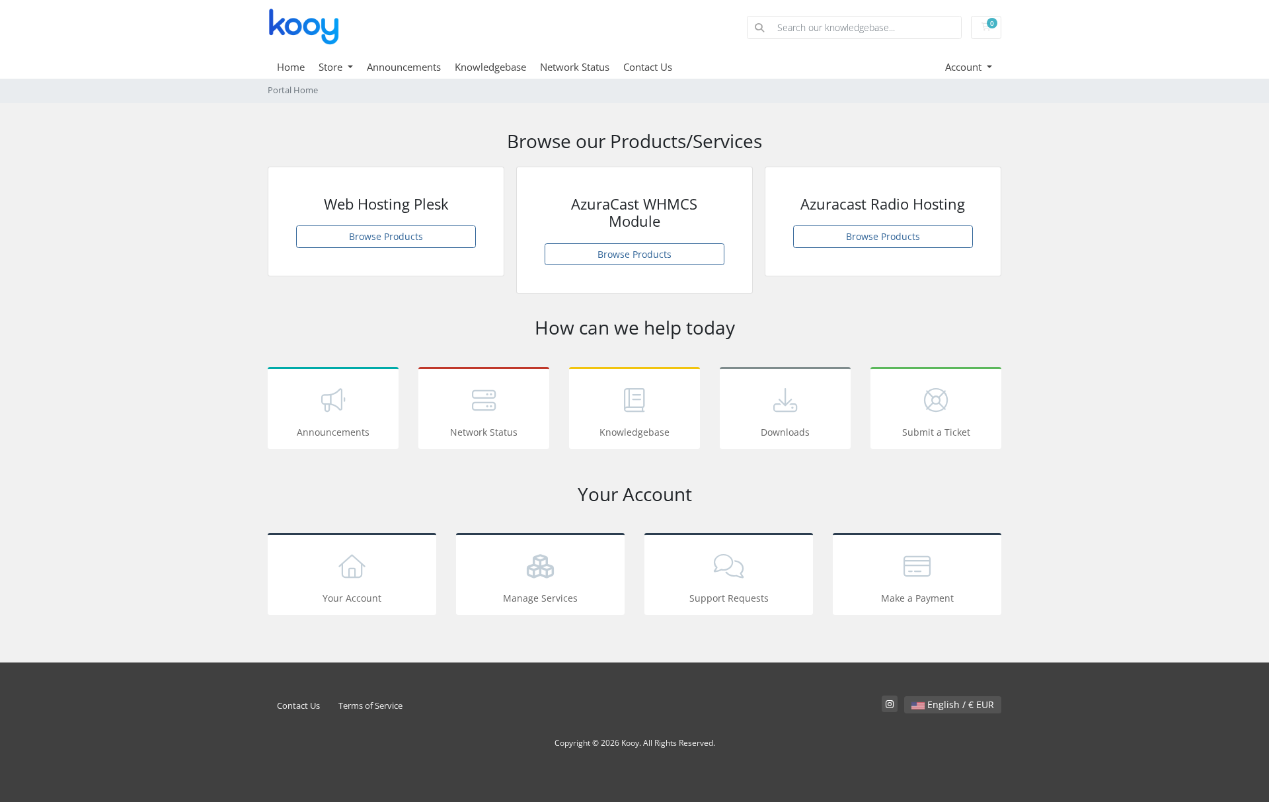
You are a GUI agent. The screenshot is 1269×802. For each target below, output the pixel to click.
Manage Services (540, 598)
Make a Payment (917, 598)
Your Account (352, 598)
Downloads (785, 432)
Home (291, 66)
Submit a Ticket (936, 432)
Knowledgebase (490, 66)
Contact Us (647, 66)
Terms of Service (370, 705)
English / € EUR (959, 704)
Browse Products (386, 236)
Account (964, 66)
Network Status (574, 66)
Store (332, 66)
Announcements (404, 66)
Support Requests (729, 598)
